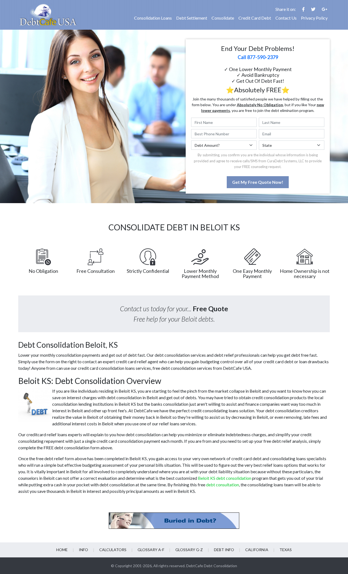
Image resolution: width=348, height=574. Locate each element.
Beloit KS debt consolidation (224, 478)
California (256, 549)
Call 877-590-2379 (258, 57)
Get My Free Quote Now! (257, 182)
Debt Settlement (191, 17)
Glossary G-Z (189, 549)
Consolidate (223, 17)
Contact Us (286, 17)
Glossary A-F (151, 549)
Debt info (224, 549)
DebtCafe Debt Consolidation (211, 565)
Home (62, 549)
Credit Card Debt (254, 17)
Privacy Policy (314, 17)
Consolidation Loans (153, 17)
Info (83, 549)
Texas (285, 549)
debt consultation (222, 484)
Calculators (112, 549)
